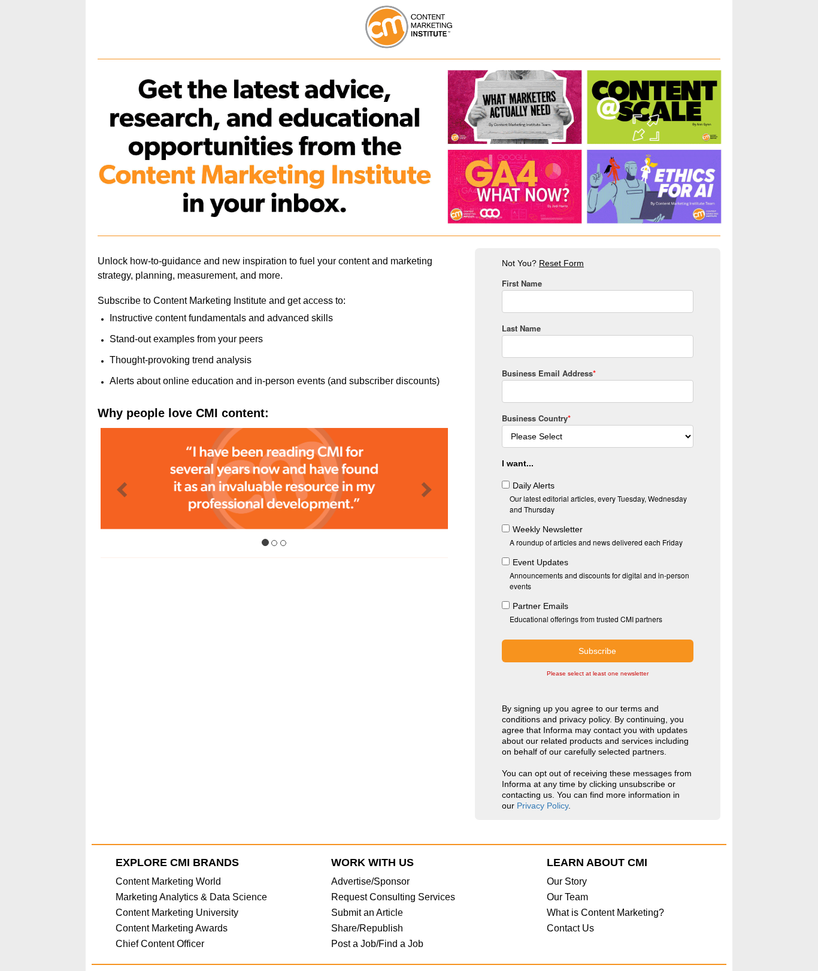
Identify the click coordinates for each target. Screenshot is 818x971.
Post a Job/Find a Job (377, 944)
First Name (522, 283)
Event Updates (540, 562)
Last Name (521, 328)
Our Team (567, 897)
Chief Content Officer (160, 944)
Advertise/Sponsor (370, 881)
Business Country (536, 418)
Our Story (567, 881)
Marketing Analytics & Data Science (191, 897)
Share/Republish (367, 928)
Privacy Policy (542, 805)
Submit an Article (367, 912)
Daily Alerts (534, 485)
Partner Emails (540, 606)
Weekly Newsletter (548, 529)
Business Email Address (549, 373)
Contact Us (570, 928)
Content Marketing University (177, 912)
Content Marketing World (168, 881)
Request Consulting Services (393, 897)
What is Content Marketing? (605, 912)
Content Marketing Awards (172, 928)
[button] (119, 493)
